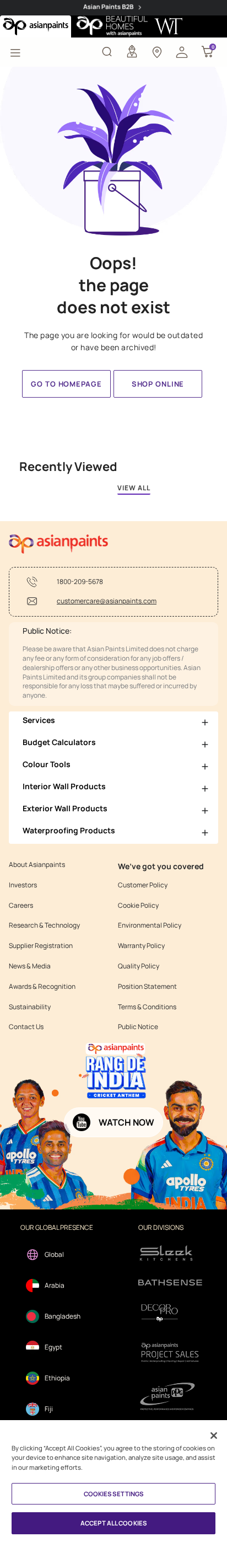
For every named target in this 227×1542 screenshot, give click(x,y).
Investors (23, 885)
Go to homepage (66, 384)
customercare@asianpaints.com (106, 601)
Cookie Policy (138, 905)
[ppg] (170, 1396)
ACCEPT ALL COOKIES (113, 1523)
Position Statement (147, 986)
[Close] (214, 1435)
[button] (182, 51)
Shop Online (158, 384)
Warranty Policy (141, 945)
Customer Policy (142, 885)
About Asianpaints (37, 864)
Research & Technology (44, 925)
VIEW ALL (133, 487)
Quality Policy (138, 966)
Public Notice (138, 1026)
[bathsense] (170, 1283)
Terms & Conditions (147, 1007)
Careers (21, 905)
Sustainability (30, 1007)
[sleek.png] (170, 1252)
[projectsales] (170, 1352)
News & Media (30, 966)
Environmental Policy (149, 925)
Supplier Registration (41, 945)
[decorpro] (170, 1312)
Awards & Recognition (42, 986)
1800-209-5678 (80, 581)
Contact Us (26, 1026)
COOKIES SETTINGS (114, 1494)
